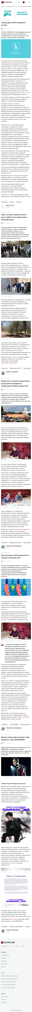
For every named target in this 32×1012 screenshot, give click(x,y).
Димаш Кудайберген (16, 926)
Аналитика (4, 961)
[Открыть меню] (29, 2)
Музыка (27, 926)
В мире (3, 967)
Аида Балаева (14, 724)
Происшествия (5, 955)
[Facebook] (11, 29)
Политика (3, 958)
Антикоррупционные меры (8, 984)
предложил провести (21, 529)
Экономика (4, 964)
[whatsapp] (5, 29)
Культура (4, 202)
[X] (14, 29)
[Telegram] (8, 29)
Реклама (3, 1002)
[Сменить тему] (24, 2)
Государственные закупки (8, 987)
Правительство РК (15, 368)
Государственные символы (8, 981)
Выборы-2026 (10, 6)
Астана (12, 202)
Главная (18, 202)
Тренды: (3, 6)
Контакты (3, 999)
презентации (22, 717)
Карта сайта (4, 996)
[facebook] (11, 946)
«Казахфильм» (13, 363)
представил (13, 919)
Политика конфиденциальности (9, 979)
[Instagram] (2, 29)
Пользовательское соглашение (9, 976)
